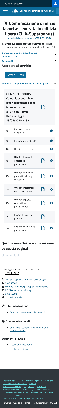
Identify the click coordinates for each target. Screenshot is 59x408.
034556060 (11, 283)
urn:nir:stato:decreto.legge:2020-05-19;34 (29, 38)
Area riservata (9, 380)
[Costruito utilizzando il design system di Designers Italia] (55, 403)
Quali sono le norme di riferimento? (27, 312)
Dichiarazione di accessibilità (15, 383)
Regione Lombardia (13, 3)
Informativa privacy (34, 380)
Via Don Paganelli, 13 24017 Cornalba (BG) (26, 279)
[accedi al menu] (5, 10)
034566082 (11, 293)
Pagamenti (41, 386)
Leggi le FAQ (29, 386)
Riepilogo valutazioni (11, 389)
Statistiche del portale (12, 386)
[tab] (29, 55)
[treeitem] (55, 3)
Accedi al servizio (15, 75)
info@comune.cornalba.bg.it (19, 290)
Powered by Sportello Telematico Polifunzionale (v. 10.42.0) (29, 402)
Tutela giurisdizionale (20, 349)
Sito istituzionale (13, 297)
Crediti (20, 380)
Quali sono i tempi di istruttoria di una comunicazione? (29, 329)
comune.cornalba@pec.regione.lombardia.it (26, 286)
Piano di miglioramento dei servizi (37, 389)
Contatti (33, 383)
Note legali (49, 380)
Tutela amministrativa (21, 344)
